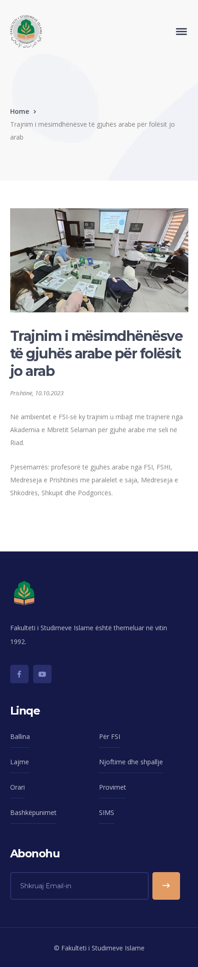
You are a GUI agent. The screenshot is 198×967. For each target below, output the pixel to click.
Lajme (19, 761)
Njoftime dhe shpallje (131, 761)
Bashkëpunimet (33, 812)
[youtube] (42, 674)
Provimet (112, 787)
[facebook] (19, 674)
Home (19, 111)
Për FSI (109, 736)
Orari (17, 787)
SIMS (106, 812)
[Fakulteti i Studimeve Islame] (26, 30)
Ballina (20, 736)
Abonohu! (166, 886)
